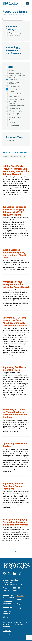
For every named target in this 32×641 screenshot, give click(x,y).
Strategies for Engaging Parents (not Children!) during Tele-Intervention (15, 522)
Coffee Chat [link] (6, 156)
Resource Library (20, 14)
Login (19, 604)
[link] (18, 551)
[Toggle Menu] (27, 3)
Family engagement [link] (18, 156)
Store (19, 600)
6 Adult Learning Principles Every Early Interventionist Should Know (14, 254)
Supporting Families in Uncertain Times (14, 368)
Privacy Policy (8, 635)
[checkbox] (16, 33)
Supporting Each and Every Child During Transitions (13, 486)
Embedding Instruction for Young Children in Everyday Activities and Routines (14, 413)
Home (4, 14)
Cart (19, 608)
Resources (11, 14)
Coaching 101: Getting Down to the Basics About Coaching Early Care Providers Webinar (14, 321)
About (5, 617)
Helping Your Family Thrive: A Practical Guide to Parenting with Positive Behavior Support (15, 170)
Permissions (7, 630)
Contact (20, 595)
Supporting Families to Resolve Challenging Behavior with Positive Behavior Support (14, 211)
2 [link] (15, 551)
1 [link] (13, 551)
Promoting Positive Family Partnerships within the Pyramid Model (15, 284)
